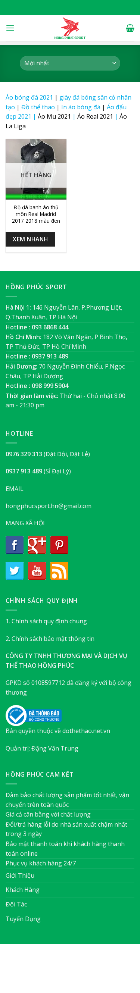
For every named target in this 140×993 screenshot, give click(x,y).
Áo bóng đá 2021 (29, 97)
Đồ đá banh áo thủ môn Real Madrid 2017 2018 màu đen (36, 214)
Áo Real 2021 (95, 116)
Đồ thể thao (38, 107)
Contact (107, 972)
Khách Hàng (23, 890)
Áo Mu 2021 (54, 116)
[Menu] (10, 28)
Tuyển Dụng (23, 919)
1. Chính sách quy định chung (46, 621)
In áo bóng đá (80, 107)
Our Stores (58, 972)
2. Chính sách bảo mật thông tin (50, 639)
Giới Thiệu (20, 875)
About (29, 972)
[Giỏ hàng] (130, 28)
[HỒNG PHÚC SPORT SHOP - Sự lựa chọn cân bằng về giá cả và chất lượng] (70, 28)
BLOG (84, 972)
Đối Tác (16, 904)
